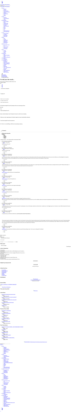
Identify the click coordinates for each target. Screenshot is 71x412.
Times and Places (6, 18)
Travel (3, 16)
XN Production (6, 13)
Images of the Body (6, 55)
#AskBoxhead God (5, 332)
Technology (3, 58)
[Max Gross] (35, 290)
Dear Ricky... (4, 329)
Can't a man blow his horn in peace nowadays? (9, 297)
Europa (5, 39)
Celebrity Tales (6, 23)
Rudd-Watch (5, 35)
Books (4, 22)
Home (3, 8)
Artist (3, 43)
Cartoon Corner (6, 46)
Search (1, 5)
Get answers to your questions (35, 279)
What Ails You (6, 71)
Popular (5, 136)
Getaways (5, 17)
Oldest (5, 137)
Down (6, 151)
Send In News (4, 271)
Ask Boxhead (5, 60)
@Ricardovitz (4, 185)
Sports (5, 52)
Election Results (6, 33)
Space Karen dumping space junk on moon (8, 294)
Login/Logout (4, 275)
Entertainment (4, 20)
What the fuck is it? (6, 30)
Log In (4, 14)
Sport (3, 49)
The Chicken (5, 48)
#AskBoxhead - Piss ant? (6, 318)
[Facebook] (2, 85)
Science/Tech (4, 53)
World (3, 37)
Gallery (3, 273)
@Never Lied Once (5, 178)
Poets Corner (6, 47)
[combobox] (6, 5)
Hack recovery (4, 305)
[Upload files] (0, 236)
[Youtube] (2, 2)
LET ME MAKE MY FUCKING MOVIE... (8, 337)
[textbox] (35, 233)
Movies (5, 27)
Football (5, 51)
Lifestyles (5, 64)
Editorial (5, 9)
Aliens (4, 54)
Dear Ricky (5, 61)
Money (5, 65)
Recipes (5, 69)
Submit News (35, 264)
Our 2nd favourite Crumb (6, 321)
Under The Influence (7, 70)
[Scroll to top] (0, 411)
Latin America (6, 40)
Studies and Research (7, 57)
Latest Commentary (7, 11)
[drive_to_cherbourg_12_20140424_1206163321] (8, 284)
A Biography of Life (6, 44)
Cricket (5, 50)
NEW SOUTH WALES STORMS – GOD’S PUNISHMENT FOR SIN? (12, 326)
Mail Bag (5, 12)
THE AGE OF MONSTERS (6, 313)
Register (3, 274)
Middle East (5, 41)
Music (4, 28)
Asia (4, 38)
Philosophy (5, 66)
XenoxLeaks (5, 36)
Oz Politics (5, 34)
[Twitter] (2, 1)
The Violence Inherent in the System (8, 302)
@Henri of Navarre (5, 172)
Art (4, 45)
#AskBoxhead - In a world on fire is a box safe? (9, 299)
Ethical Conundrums (7, 62)
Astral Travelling (6, 21)
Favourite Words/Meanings (6, 26)
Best (4, 135)
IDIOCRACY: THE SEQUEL (6, 310)
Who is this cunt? (6, 72)
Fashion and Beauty (6, 63)
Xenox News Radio (6, 31)
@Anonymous (4, 191)
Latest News (4, 269)
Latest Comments (5, 270)
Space (4, 56)
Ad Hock (5, 10)
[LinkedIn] (2, 86)
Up (4, 151)
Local (3, 32)
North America (6, 42)
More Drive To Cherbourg (6, 287)
